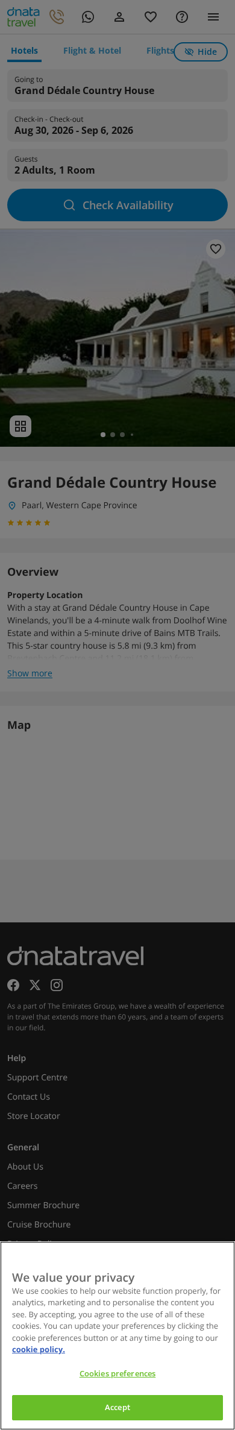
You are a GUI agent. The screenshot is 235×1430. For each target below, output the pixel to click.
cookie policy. (38, 1349)
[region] (117, 1335)
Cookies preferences (117, 1373)
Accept (117, 1407)
